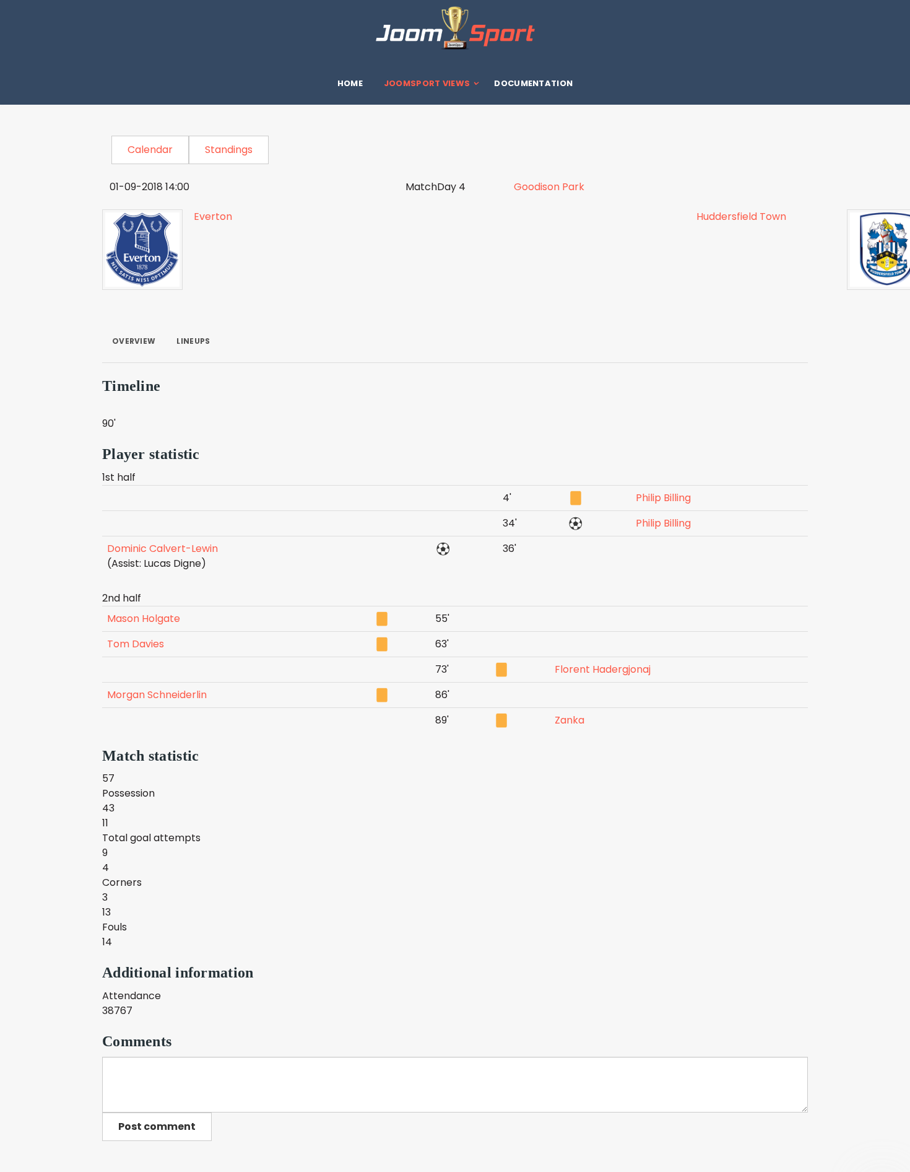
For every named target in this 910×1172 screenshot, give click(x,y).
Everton (213, 216)
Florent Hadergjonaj (603, 669)
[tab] (133, 341)
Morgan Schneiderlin (157, 695)
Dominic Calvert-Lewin (162, 548)
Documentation (533, 83)
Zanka (569, 720)
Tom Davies (135, 644)
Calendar (150, 149)
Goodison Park (549, 187)
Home (350, 83)
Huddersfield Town (741, 216)
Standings (229, 149)
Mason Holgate (143, 618)
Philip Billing (663, 498)
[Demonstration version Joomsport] (455, 28)
